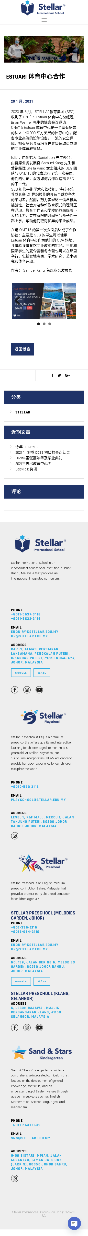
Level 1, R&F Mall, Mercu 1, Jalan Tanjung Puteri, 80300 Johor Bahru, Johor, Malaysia (42, 822)
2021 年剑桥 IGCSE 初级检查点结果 (42, 452)
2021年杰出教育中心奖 (33, 464)
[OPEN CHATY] (74, 1223)
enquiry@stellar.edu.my (35, 632)
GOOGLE (21, 672)
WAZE (42, 672)
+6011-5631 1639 (26, 1125)
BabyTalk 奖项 (26, 469)
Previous (19, 301)
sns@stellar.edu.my (30, 1138)
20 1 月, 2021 (22, 101)
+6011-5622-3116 (26, 619)
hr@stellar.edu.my (29, 636)
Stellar (23, 412)
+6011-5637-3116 (26, 614)
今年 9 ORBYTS (26, 447)
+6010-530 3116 (25, 787)
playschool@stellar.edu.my (38, 800)
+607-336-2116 (24, 927)
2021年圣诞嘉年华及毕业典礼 (38, 458)
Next (69, 301)
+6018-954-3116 (25, 932)
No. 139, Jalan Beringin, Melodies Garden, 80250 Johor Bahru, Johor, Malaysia (43, 967)
